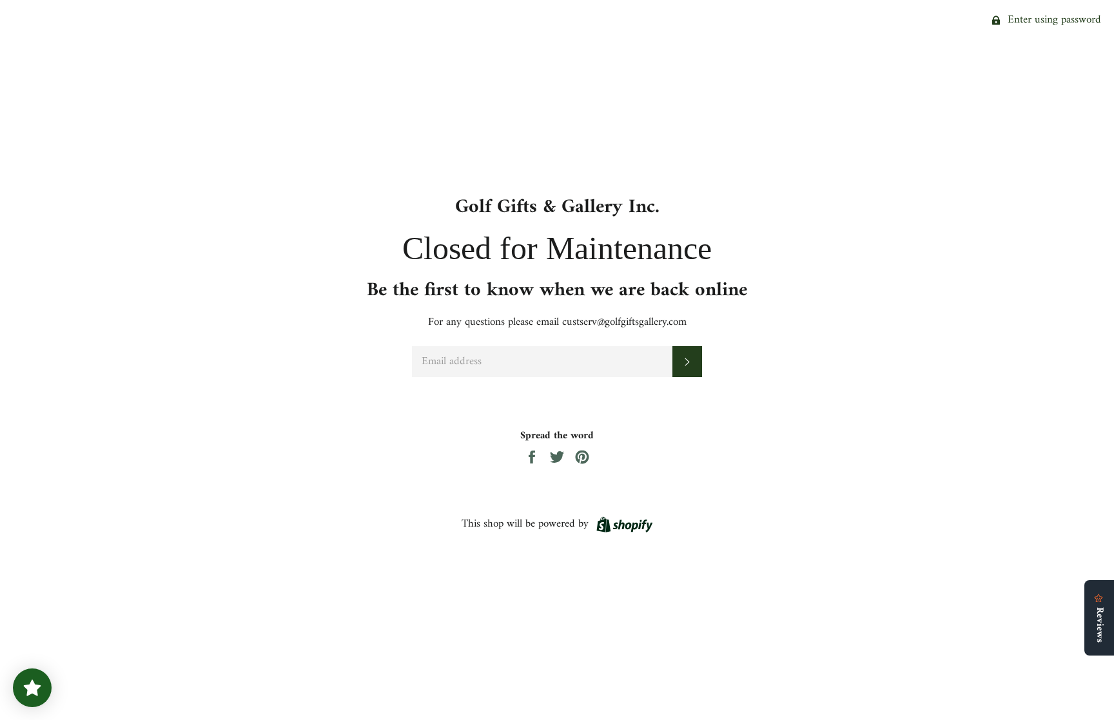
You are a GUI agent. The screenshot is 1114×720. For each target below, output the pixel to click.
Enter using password (1052, 20)
